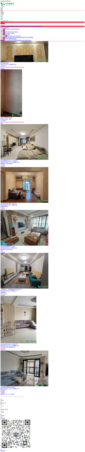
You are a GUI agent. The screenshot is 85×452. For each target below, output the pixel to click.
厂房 (21, 26)
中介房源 (7, 33)
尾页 (13, 394)
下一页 (10, 394)
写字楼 (15, 26)
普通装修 (11, 38)
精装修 (14, 38)
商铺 (12, 26)
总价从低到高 (8, 40)
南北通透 (17, 37)
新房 (4, 26)
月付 (20, 36)
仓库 (24, 26)
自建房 (18, 26)
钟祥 (13, 29)
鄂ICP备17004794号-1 (19, 396)
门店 (31, 26)
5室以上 (16, 31)
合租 (9, 34)
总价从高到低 (15, 40)
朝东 (9, 37)
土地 (26, 26)
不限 (4, 29)
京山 (11, 29)
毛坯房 (6, 38)
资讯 (41, 26)
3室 (10, 31)
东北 (25, 37)
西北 (28, 37)
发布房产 (3, 23)
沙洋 (9, 29)
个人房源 (12, 33)
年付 (17, 36)
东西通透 (31, 37)
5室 (13, 31)
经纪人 (34, 26)
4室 (11, 31)
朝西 (11, 37)
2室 (8, 31)
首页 (2, 26)
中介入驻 (3, 24)
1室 (6, 31)
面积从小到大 (21, 40)
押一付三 (9, 36)
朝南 (6, 37)
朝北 (13, 37)
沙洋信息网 (11, 396)
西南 (23, 37)
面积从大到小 (28, 40)
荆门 (6, 29)
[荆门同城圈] (7, 5)
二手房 (6, 26)
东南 (20, 37)
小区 (29, 26)
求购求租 (38, 26)
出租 (10, 26)
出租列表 (6, 27)
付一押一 (14, 36)
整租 (6, 34)
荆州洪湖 (17, 29)
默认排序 (3, 40)
